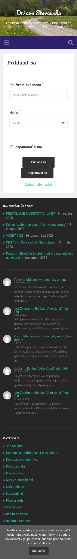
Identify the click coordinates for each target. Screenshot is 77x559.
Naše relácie (15, 487)
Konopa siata (15, 466)
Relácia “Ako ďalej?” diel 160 (42, 394)
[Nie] (72, 542)
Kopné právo (15, 473)
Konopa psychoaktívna (22, 460)
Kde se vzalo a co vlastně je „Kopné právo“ (36, 225)
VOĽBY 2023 (15, 236)
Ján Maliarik (15, 446)
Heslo (15, 113)
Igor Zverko (22, 309)
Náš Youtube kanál (19, 480)
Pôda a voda (15, 500)
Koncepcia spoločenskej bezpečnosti (32, 453)
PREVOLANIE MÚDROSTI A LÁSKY (31, 213)
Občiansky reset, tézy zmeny (46, 280)
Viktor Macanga (25, 336)
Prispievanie (14, 507)
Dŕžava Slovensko (38, 12)
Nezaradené (14, 494)
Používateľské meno (26, 85)
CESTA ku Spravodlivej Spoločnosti (31, 242)
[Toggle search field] (70, 42)
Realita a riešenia (18, 521)
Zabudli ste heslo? (38, 184)
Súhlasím (38, 550)
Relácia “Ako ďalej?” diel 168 (42, 310)
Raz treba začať (17, 514)
